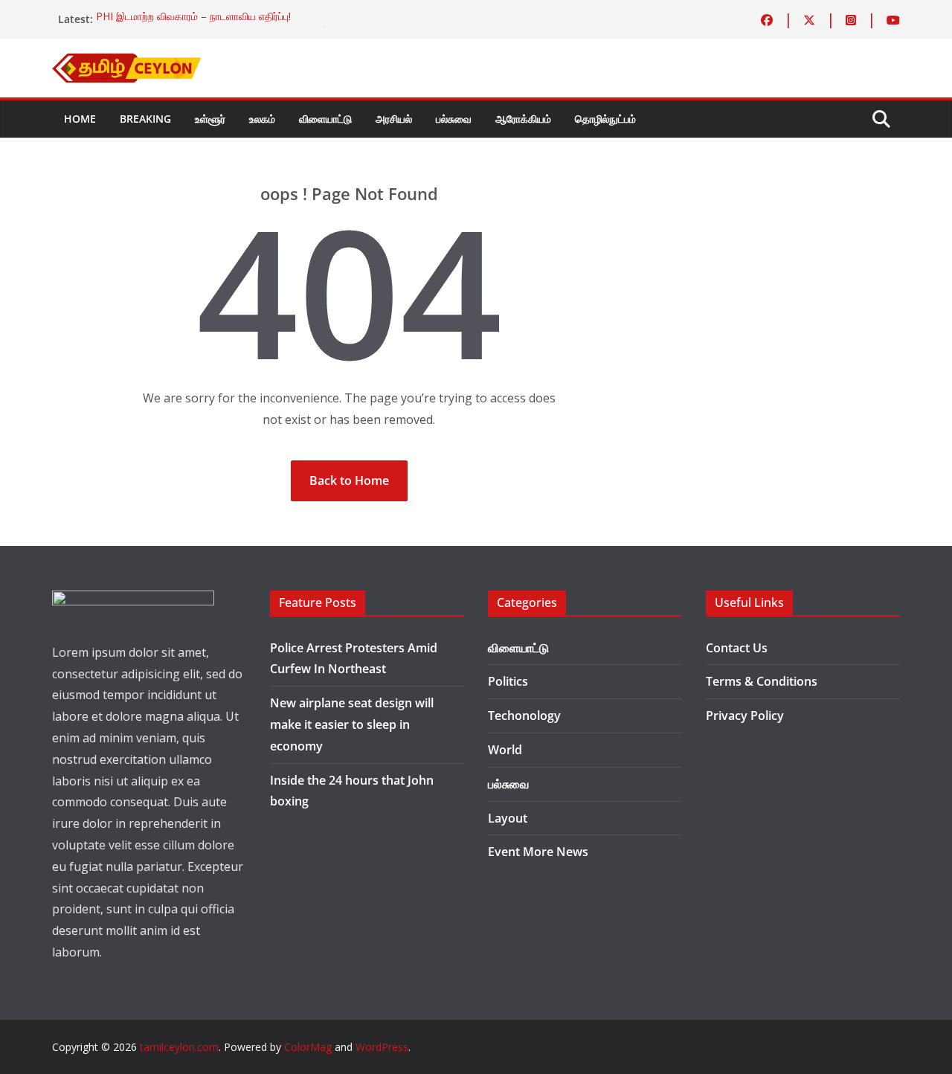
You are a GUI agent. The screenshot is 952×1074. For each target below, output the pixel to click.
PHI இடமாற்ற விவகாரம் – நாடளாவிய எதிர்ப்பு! (193, 19)
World (505, 750)
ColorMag (308, 1047)
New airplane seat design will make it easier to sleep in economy (352, 724)
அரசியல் (394, 119)
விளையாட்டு (325, 119)
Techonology (524, 715)
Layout (507, 818)
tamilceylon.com (179, 1047)
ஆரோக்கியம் (523, 119)
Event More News (538, 851)
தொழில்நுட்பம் (605, 119)
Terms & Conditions (761, 681)
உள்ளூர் (210, 119)
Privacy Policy (745, 715)
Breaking (145, 119)
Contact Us (737, 648)
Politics (508, 681)
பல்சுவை (454, 119)
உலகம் (262, 119)
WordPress (382, 1047)
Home (80, 119)
